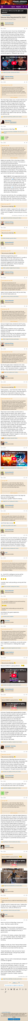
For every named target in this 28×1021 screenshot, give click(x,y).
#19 (26, 694)
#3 (26, 126)
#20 (26, 751)
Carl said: (4, 480)
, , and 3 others (9, 238)
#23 (26, 851)
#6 (26, 248)
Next (14, 982)
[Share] (25, 28)
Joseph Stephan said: (6, 697)
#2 (26, 82)
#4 (26, 142)
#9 (26, 349)
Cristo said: (4, 898)
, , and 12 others (12, 116)
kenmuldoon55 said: (6, 85)
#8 (26, 306)
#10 (26, 382)
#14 (26, 535)
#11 (26, 447)
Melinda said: (5, 145)
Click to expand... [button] (14, 97)
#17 (26, 626)
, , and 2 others (10, 501)
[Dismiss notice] (26, 11)
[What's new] (23, 6)
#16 (26, 596)
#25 (26, 920)
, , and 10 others (11, 268)
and (8, 616)
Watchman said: (5, 204)
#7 (26, 277)
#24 (26, 895)
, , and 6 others (11, 72)
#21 (26, 781)
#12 (26, 477)
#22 (26, 797)
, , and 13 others (11, 372)
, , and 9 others (10, 438)
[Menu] (2, 6)
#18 (26, 657)
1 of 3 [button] (10, 982)
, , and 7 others (14, 132)
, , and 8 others (11, 296)
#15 (26, 558)
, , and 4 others (9, 525)
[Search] (26, 6)
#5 (26, 227)
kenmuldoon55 (5, 19)
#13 (26, 511)
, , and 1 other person (13, 468)
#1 (26, 28)
